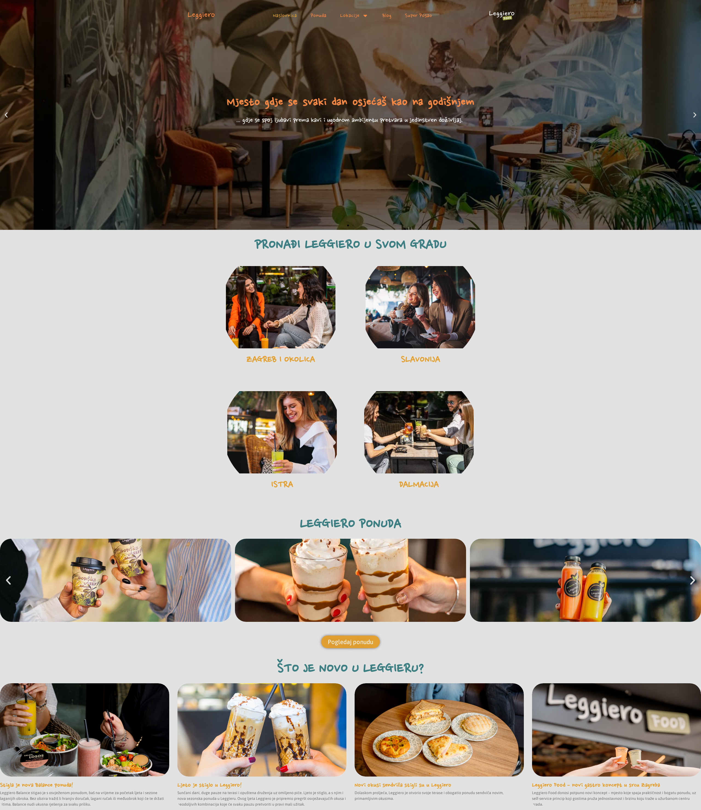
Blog (386, 15)
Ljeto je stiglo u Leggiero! (209, 785)
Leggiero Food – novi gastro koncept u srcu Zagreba (596, 785)
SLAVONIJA (420, 359)
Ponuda (318, 15)
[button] (6, 115)
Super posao (418, 15)
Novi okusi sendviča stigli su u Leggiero (403, 785)
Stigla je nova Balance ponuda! (36, 785)
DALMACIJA (419, 484)
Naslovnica (285, 15)
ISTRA (282, 484)
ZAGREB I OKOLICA (280, 359)
